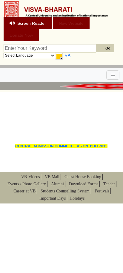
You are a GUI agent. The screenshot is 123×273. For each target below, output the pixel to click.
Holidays (77, 198)
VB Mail (52, 177)
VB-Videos (30, 177)
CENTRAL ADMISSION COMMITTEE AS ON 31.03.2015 (61, 146)
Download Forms (83, 184)
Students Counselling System (65, 191)
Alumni (57, 184)
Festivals (102, 191)
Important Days (52, 198)
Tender (109, 184)
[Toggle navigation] (112, 75)
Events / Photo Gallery (26, 184)
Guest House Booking (82, 177)
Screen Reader (31, 23)
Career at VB (24, 191)
